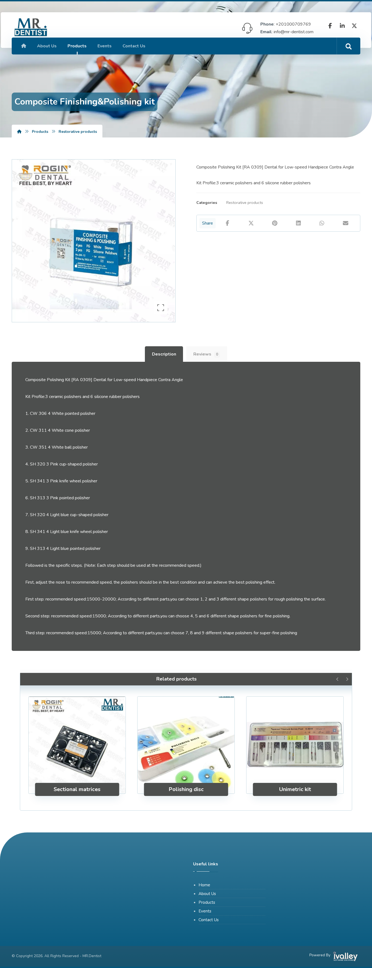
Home (204, 885)
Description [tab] (164, 354)
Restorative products (244, 202)
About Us (207, 893)
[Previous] (337, 679)
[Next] (347, 679)
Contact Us (209, 920)
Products (207, 902)
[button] (330, 25)
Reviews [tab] (205, 354)
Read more (80, 772)
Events (205, 911)
